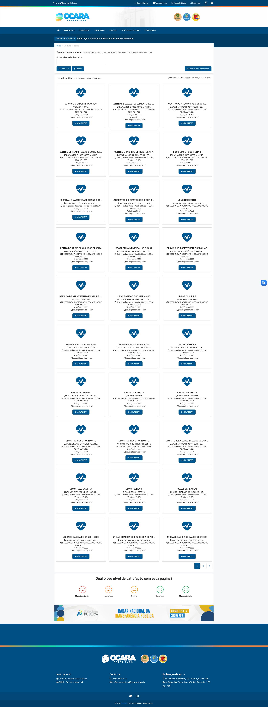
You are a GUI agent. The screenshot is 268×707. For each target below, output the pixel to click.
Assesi (124, 703)
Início (59, 46)
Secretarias (99, 30)
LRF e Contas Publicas (130, 30)
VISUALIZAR (82, 123)
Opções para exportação (198, 69)
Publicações (150, 30)
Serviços (113, 30)
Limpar (78, 69)
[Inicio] (58, 30)
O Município (84, 30)
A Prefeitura (69, 30)
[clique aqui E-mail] (130, 696)
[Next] (209, 566)
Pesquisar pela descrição (70, 57)
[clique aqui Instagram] (137, 696)
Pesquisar (64, 69)
